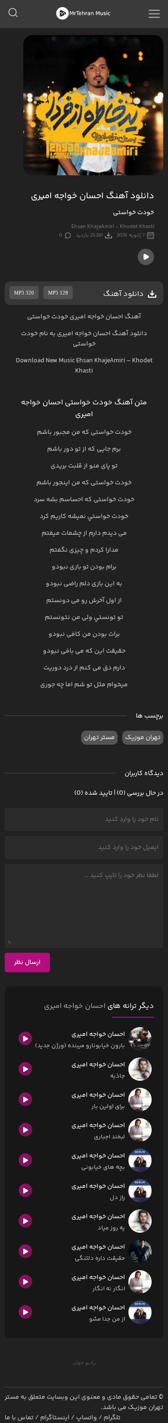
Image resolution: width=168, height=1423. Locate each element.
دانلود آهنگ (129, 334)
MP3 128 (58, 292)
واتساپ (86, 1418)
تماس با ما (19, 1418)
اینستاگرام (55, 1418)
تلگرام (112, 1418)
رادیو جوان (84, 1362)
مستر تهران (99, 738)
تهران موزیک (143, 738)
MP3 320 (24, 292)
